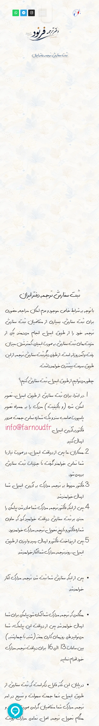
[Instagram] (31, 13)
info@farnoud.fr (28, 429)
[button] (42, 13)
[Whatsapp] (15, 13)
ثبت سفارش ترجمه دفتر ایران (50, 55)
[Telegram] (23, 13)
